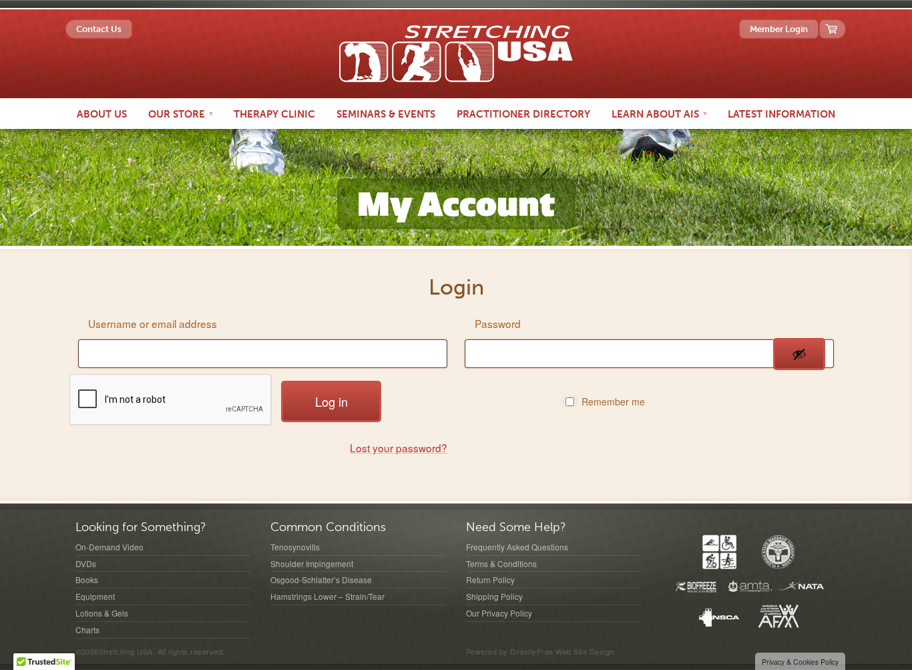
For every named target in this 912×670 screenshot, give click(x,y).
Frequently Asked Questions (517, 546)
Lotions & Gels (101, 613)
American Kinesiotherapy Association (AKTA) (719, 552)
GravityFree (531, 651)
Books (86, 579)
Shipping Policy (494, 596)
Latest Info (781, 114)
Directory (523, 114)
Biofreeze (696, 586)
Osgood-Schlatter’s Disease (321, 579)
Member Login (779, 28)
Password (499, 323)
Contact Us (99, 28)
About (102, 114)
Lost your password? (398, 447)
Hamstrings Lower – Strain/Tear (327, 596)
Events (385, 114)
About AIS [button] (657, 114)
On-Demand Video (109, 546)
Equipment (95, 596)
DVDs (85, 563)
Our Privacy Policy (499, 613)
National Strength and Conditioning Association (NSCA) (719, 616)
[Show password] (799, 354)
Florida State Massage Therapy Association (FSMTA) (778, 552)
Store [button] (178, 114)
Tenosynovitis (295, 546)
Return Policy (490, 579)
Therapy (274, 114)
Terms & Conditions (501, 563)
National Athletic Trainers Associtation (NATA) (801, 586)
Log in (331, 401)
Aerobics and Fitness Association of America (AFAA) (778, 616)
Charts (87, 629)
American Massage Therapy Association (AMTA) (749, 586)
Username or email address (154, 323)
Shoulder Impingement (311, 563)
